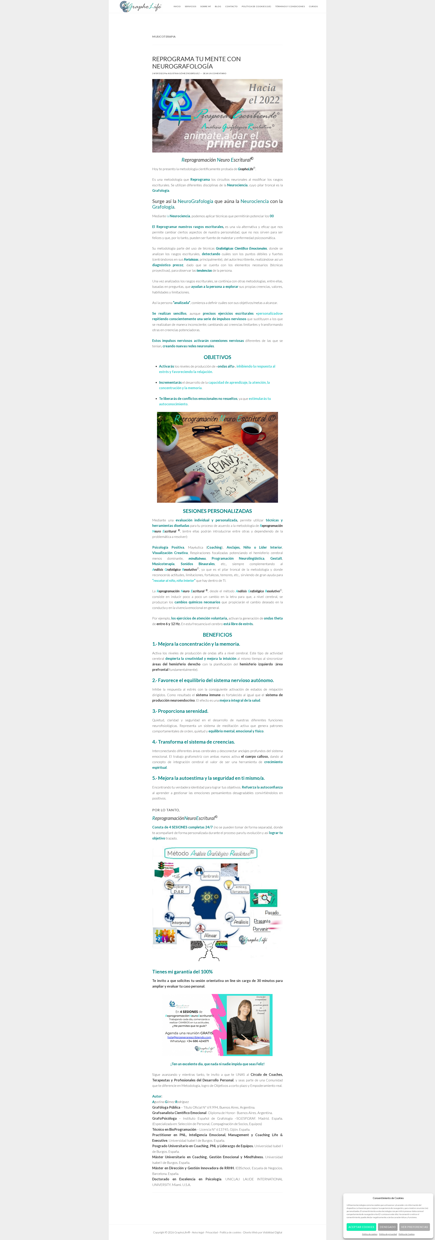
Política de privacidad (388, 1234)
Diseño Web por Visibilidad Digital (262, 1232)
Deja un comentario (215, 73)
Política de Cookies (407, 1234)
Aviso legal (198, 1232)
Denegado (388, 1226)
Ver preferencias (414, 1226)
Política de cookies (369, 1234)
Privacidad (212, 1232)
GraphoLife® (141, 6)
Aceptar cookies (361, 1226)
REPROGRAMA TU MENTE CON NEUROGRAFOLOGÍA (196, 62)
